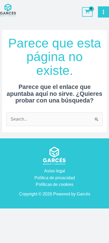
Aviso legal (54, 171)
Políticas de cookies (54, 184)
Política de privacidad (54, 178)
